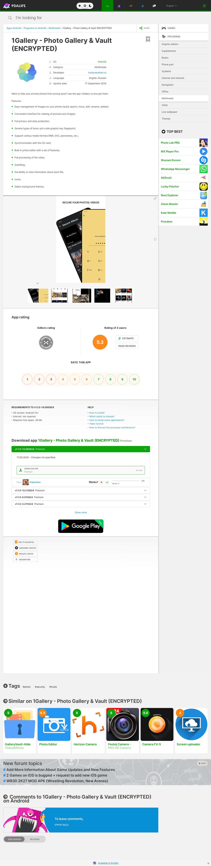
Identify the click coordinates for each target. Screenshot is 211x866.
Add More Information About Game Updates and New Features (59, 770)
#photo (26, 686)
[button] (155, 198)
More (203, 763)
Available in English (108, 863)
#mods (53, 686)
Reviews (35, 839)
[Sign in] (204, 5)
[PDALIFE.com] (13, 6)
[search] (99, 18)
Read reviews (127, 346)
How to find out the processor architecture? (112, 427)
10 (134, 379)
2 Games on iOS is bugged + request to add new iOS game (55, 775)
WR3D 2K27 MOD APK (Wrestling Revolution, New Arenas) (55, 781)
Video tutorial (96, 423)
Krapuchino (35, 482)
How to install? (97, 412)
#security (40, 686)
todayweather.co (97, 72)
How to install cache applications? (106, 420)
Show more (81, 512)
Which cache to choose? (102, 416)
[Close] (208, 863)
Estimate (128, 338)
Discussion (14, 839)
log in (65, 824)
